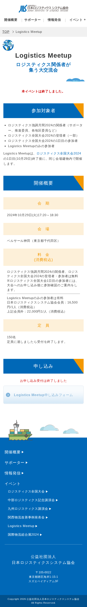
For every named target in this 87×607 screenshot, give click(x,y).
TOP (6, 31)
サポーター (32, 19)
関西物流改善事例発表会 (26, 517)
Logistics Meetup (21, 526)
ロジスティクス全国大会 (26, 491)
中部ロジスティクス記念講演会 (31, 500)
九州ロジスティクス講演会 (28, 508)
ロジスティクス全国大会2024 (59, 153)
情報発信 (54, 19)
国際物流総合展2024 (23, 534)
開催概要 (11, 19)
